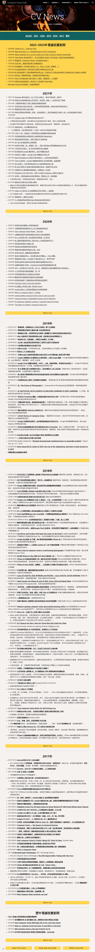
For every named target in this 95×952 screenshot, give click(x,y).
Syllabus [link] (55, 2)
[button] (93, 2)
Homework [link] (66, 2)
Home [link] (45, 2)
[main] (47, 18)
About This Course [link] (80, 2)
